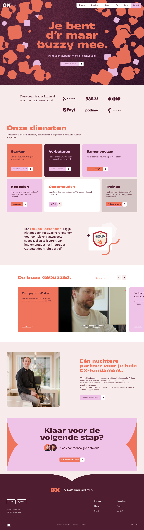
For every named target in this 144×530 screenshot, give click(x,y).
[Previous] (119, 277)
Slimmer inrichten (58, 169)
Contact (120, 511)
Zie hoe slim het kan (69, 64)
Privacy (75, 525)
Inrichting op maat (20, 169)
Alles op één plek (95, 169)
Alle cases (99, 278)
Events (96, 511)
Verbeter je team (114, 204)
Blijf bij (53, 204)
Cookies (83, 525)
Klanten (97, 506)
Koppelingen (122, 501)
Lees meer (26, 326)
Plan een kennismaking (90, 397)
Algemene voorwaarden (63, 525)
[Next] (124, 277)
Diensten (97, 501)
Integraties (17, 204)
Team (119, 506)
